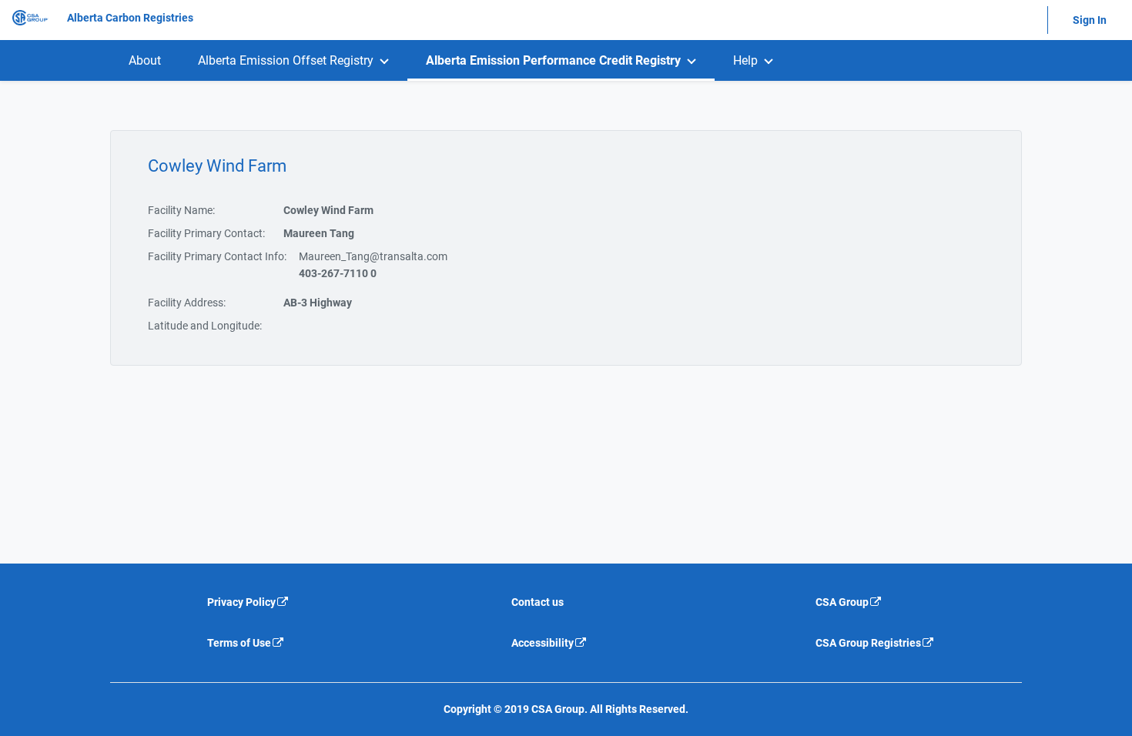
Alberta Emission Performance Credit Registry (553, 60)
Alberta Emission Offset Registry (285, 60)
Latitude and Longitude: (205, 325)
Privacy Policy (241, 602)
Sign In (1090, 20)
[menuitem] (144, 60)
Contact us (537, 602)
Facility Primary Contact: (206, 233)
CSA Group (842, 602)
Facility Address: (187, 302)
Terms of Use (239, 643)
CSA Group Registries (868, 643)
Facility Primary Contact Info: (217, 256)
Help (745, 60)
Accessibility (542, 643)
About (145, 60)
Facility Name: (181, 210)
